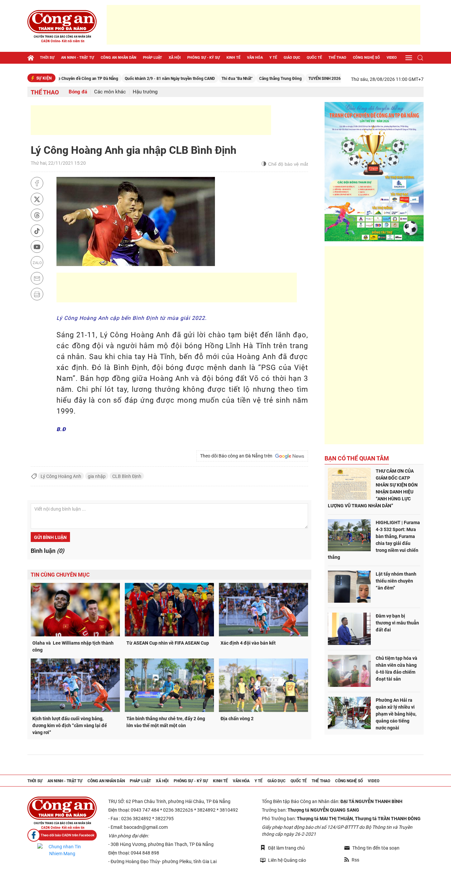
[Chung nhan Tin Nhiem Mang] (62, 850)
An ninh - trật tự (77, 57)
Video (392, 57)
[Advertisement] (263, 25)
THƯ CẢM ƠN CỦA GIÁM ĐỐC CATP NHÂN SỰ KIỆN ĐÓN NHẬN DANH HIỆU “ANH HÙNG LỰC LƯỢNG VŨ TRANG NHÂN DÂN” (373, 488)
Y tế (273, 57)
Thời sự (47, 57)
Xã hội (175, 57)
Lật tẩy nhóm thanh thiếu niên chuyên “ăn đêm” (396, 580)
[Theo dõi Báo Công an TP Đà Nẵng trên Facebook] (62, 835)
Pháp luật (152, 57)
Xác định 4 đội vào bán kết (248, 643)
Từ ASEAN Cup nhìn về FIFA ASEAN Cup (167, 643)
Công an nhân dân (118, 57)
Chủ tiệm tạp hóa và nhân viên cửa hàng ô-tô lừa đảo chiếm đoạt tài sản (396, 669)
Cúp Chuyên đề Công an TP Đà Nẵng (64, 78)
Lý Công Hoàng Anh (61, 476)
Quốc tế (314, 57)
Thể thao (337, 57)
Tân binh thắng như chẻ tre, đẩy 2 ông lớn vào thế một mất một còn (165, 722)
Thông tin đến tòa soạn (375, 848)
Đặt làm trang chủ (286, 848)
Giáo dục (292, 57)
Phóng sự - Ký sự (203, 57)
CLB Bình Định (126, 476)
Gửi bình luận (50, 537)
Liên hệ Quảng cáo (287, 860)
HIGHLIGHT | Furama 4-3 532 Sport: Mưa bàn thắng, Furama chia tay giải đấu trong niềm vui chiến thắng (374, 540)
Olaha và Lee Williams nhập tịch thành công (73, 646)
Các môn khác (110, 91)
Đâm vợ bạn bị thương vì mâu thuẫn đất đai (397, 622)
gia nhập (97, 476)
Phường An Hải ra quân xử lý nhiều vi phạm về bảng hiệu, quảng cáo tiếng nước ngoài (396, 713)
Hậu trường (145, 91)
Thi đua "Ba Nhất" (216, 78)
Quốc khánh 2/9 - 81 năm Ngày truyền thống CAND (149, 78)
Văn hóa (255, 57)
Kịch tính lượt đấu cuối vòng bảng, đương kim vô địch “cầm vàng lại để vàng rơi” (69, 725)
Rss (355, 859)
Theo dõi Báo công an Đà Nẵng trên (237, 455)
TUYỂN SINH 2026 (304, 78)
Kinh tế (233, 57)
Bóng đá (78, 91)
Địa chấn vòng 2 (237, 718)
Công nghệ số (366, 57)
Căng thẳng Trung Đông (259, 78)
